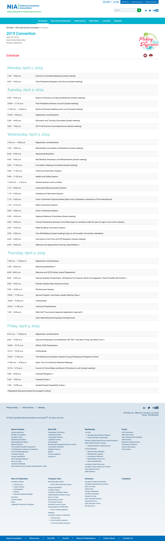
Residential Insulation (18, 439)
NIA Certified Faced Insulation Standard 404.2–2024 (29, 466)
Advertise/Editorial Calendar (23, 494)
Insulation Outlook (17, 454)
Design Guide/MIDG (18, 456)
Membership (90, 429)
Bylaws (50, 452)
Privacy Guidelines (54, 454)
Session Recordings (128, 447)
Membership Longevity (95, 454)
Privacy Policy (12, 408)
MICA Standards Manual (19, 459)
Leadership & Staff (54, 435)
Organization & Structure (56, 432)
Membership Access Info (96, 459)
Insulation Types (17, 437)
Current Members (91, 449)
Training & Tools (54, 479)
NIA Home (125, 2)
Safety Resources (91, 501)
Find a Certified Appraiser (19, 452)
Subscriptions (18, 489)
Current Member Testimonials (98, 437)
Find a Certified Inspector (59, 520)
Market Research (17, 444)
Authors (16, 492)
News (13, 502)
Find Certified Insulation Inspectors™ (23, 447)
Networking (80, 21)
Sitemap (41, 408)
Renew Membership (94, 461)
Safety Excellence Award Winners (99, 446)
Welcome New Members (96, 451)
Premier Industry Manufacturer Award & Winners (101, 440)
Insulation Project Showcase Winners (98, 467)
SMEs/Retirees (90, 471)
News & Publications (19, 479)
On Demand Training (55, 502)
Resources (89, 479)
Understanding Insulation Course (59, 495)
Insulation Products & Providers (95, 482)
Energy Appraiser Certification (58, 507)
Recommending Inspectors (61, 523)
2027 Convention (127, 432)
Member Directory (151, 2)
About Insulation (17, 429)
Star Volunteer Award (92, 469)
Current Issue (18, 484)
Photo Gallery (126, 449)
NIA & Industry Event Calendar (132, 437)
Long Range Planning (55, 437)
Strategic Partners (54, 449)
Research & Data (90, 496)
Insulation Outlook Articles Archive (96, 484)
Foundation (126, 479)
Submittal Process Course (57, 504)
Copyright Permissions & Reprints (22, 504)
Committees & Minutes (56, 447)
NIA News (14, 497)
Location (106, 21)
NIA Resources (90, 506)
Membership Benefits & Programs (99, 435)
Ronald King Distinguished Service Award (62, 444)
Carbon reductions (17, 432)
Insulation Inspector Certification (59, 515)
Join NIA (116, 2)
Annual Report (53, 442)
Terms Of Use (27, 408)
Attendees (94, 21)
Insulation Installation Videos (58, 492)
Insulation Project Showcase (94, 464)
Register (118, 21)
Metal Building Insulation (19, 442)
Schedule (42, 21)
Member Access (137, 2)
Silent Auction (126, 439)
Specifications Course (55, 499)
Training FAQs (55, 518)
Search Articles (19, 487)
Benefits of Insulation (18, 435)
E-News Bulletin (16, 499)
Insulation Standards (18, 464)
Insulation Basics (54, 490)
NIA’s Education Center (56, 482)
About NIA (106, 2)
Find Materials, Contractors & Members (24, 449)
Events (124, 429)
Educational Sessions (61, 21)
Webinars (51, 513)
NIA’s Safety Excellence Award (95, 443)
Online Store (89, 489)
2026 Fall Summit (128, 435)
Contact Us (52, 456)
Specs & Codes (16, 461)
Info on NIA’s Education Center (61, 484)
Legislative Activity (54, 439)
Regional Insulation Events (131, 442)
